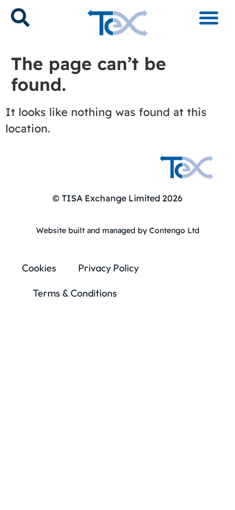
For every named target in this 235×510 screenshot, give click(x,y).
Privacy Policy (108, 268)
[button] (208, 17)
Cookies (39, 268)
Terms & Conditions (75, 293)
